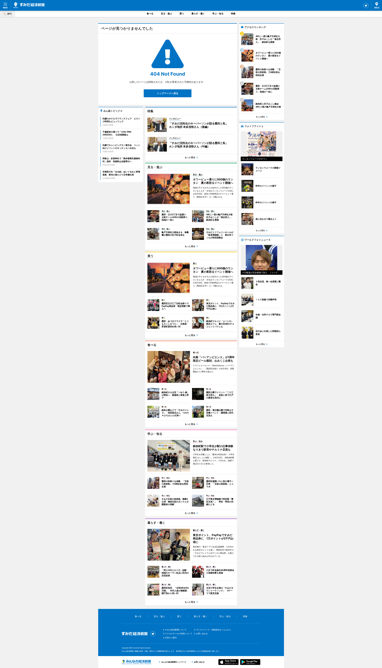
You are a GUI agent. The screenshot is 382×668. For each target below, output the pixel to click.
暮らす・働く (198, 13)
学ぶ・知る (218, 13)
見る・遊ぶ (166, 13)
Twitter (366, 5)
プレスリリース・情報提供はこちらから (213, 629)
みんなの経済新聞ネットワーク (136, 662)
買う (182, 13)
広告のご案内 (171, 637)
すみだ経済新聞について (175, 629)
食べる (150, 13)
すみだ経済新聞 (28, 5)
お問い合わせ (202, 633)
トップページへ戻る (167, 93)
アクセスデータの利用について (178, 633)
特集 (233, 13)
